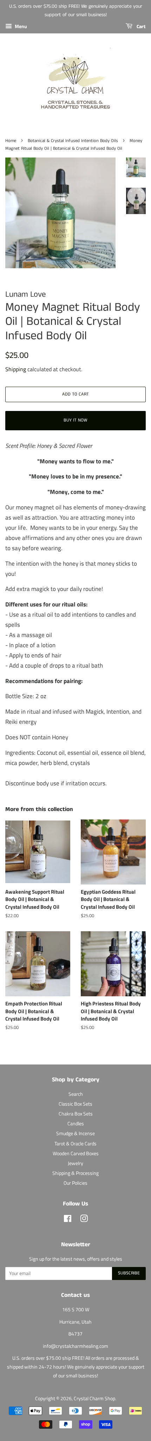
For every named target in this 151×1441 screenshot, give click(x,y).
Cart (140, 26)
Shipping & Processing (75, 1173)
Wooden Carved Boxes (76, 1153)
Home (10, 140)
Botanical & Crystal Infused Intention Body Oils (73, 140)
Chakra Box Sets (76, 1114)
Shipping (15, 369)
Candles (75, 1123)
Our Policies (75, 1183)
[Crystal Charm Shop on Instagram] (84, 1220)
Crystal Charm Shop (94, 1398)
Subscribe (129, 1273)
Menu (20, 26)
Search (75, 1094)
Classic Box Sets (75, 1104)
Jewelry (75, 1163)
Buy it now (75, 420)
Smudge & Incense (75, 1133)
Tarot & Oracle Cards (75, 1143)
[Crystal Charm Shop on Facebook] (68, 1220)
